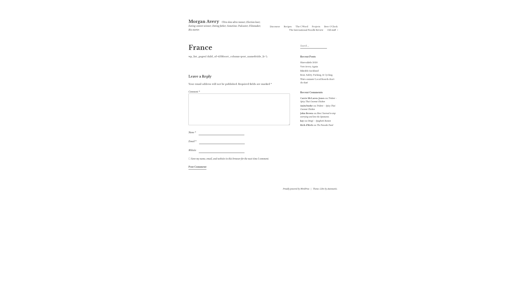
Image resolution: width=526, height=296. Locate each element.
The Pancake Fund (325, 125)
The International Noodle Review (306, 30)
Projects (316, 26)
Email (192, 141)
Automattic (332, 189)
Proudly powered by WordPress (296, 189)
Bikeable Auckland (309, 71)
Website (192, 150)
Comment (194, 91)
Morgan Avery (203, 21)
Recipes (288, 26)
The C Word (302, 26)
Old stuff (331, 30)
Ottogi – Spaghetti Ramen (319, 121)
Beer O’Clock (331, 26)
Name (192, 132)
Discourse (275, 26)
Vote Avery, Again (309, 66)
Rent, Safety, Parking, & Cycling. (316, 75)
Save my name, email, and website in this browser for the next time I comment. (230, 158)
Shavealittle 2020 (309, 62)
